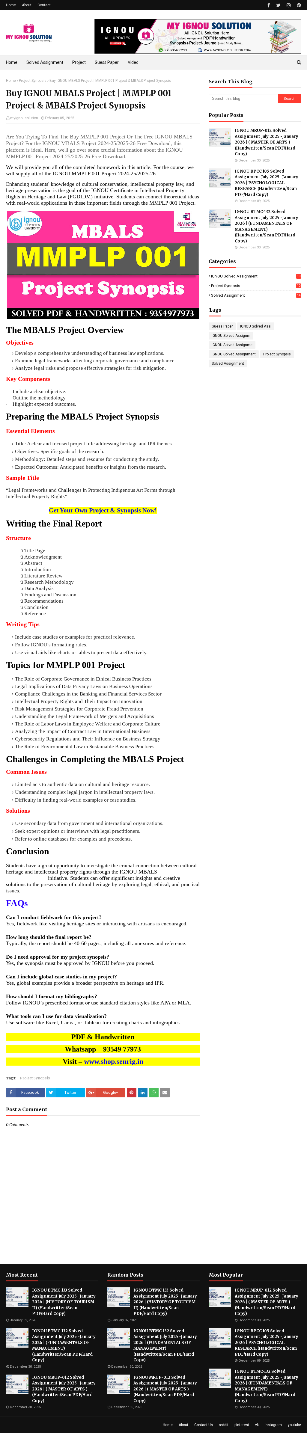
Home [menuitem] (11, 62)
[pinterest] (298, 5)
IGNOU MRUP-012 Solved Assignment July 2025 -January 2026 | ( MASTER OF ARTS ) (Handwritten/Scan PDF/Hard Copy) (266, 142)
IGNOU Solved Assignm (231, 336)
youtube (294, 1425)
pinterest (241, 1425)
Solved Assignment (255, 295)
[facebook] (269, 5)
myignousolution (24, 118)
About (26, 5)
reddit (223, 1425)
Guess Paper (222, 326)
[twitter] (278, 5)
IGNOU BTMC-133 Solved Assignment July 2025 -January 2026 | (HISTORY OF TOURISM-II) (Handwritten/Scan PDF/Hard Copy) (64, 1302)
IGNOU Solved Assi (255, 326)
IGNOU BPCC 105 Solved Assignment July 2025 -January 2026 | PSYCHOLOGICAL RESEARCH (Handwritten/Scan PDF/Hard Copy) (266, 183)
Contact (44, 5)
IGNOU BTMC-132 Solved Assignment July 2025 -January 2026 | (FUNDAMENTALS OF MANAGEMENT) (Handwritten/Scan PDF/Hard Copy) (266, 226)
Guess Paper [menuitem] (107, 62)
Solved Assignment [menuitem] (44, 62)
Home (11, 5)
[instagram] (288, 5)
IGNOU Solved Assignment (255, 276)
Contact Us (203, 1425)
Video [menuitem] (133, 62)
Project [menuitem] (79, 62)
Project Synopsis (32, 81)
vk (257, 1425)
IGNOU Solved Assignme (232, 345)
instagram (273, 1425)
